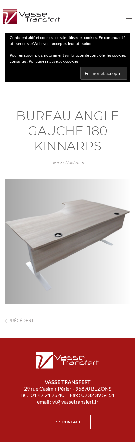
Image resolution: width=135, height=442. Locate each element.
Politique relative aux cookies (53, 61)
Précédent (20, 320)
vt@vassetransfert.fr (75, 401)
